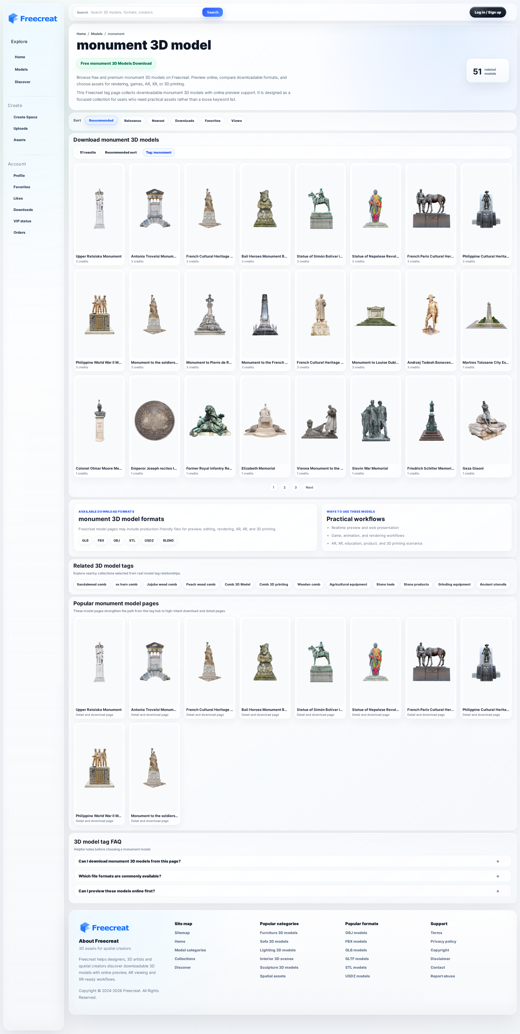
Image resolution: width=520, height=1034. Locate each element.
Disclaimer (440, 959)
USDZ (149, 540)
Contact (438, 967)
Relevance (132, 121)
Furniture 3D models (279, 933)
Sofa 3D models (274, 941)
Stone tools (385, 584)
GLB (85, 540)
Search (213, 12)
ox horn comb (127, 584)
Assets (19, 140)
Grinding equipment (454, 584)
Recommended (101, 120)
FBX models (356, 941)
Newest (158, 121)
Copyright (440, 950)
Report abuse (443, 976)
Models (21, 69)
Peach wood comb (201, 584)
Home (20, 57)
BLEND (168, 540)
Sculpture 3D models (279, 967)
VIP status (22, 221)
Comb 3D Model (237, 584)
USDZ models (357, 976)
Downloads (23, 209)
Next (309, 487)
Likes (18, 198)
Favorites (22, 187)
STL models (356, 967)
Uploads (21, 128)
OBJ (116, 540)
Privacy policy (443, 941)
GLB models (356, 950)
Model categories (190, 950)
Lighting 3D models (278, 950)
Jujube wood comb (162, 584)
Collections (185, 959)
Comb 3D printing (273, 584)
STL (132, 540)
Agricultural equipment (348, 584)
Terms (436, 933)
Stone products (416, 584)
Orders (19, 232)
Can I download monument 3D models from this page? (130, 861)
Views (236, 121)
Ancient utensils (493, 584)
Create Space (25, 117)
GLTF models (357, 959)
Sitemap (182, 933)
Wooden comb (308, 584)
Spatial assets (273, 976)
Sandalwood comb (91, 584)
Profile (19, 175)
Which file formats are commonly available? (120, 876)
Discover (22, 82)
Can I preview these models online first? (117, 891)
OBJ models (356, 933)
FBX (101, 540)
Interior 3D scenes (277, 959)
